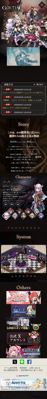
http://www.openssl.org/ (36, 396)
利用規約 (23, 368)
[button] (6, 215)
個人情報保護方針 (11, 370)
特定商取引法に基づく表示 (32, 370)
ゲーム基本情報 (10, 368)
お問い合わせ (34, 368)
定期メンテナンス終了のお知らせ (16, 108)
